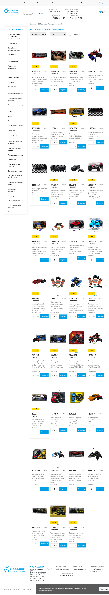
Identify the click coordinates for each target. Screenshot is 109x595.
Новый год (11, 130)
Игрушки (11, 82)
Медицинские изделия (15, 125)
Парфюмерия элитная (16, 155)
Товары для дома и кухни (14, 136)
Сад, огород (12, 159)
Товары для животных (15, 196)
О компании (28, 3)
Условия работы (42, 3)
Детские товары (13, 77)
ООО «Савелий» (37, 567)
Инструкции (85, 3)
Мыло (10, 111)
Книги (10, 116)
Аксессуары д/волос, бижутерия (15, 99)
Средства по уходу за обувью (15, 183)
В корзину (44, 90)
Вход (101, 3)
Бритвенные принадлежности (14, 56)
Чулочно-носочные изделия (14, 206)
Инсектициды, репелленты (12, 88)
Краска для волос (14, 121)
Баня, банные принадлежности (14, 49)
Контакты (73, 3)
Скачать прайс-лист (59, 3)
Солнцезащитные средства (14, 165)
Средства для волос (15, 171)
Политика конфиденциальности (17, 590)
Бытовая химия (13, 61)
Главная (8, 3)
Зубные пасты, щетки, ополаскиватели (15, 106)
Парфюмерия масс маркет (14, 149)
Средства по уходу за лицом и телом (15, 177)
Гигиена (10, 73)
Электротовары (13, 212)
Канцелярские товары (15, 93)
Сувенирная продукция (12, 190)
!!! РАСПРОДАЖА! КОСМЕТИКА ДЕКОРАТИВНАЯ (14, 37)
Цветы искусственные (15, 200)
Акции (18, 3)
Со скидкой (76, 34)
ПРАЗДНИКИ (12, 43)
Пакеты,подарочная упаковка (15, 142)
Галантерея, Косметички (12, 67)
